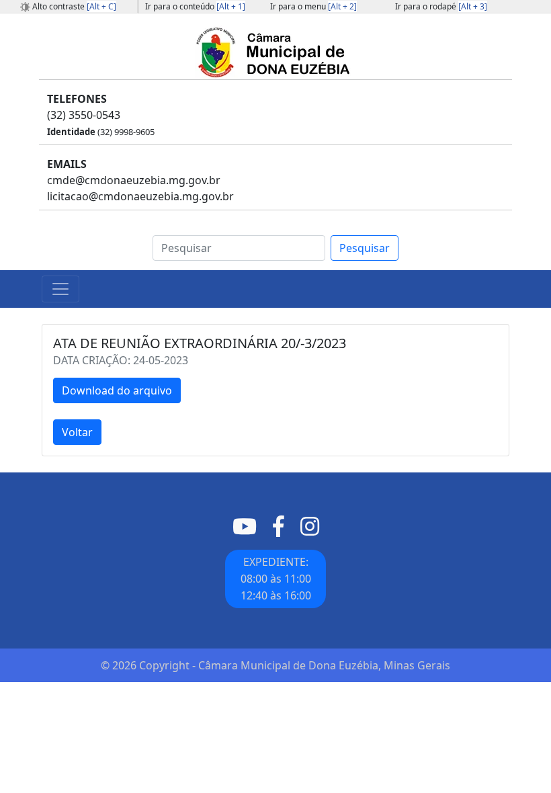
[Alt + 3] (472, 6)
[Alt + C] (101, 6)
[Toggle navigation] (60, 289)
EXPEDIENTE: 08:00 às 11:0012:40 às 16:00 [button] (276, 578)
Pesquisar (364, 248)
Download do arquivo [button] (117, 390)
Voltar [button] (77, 432)
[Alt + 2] (342, 6)
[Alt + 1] (230, 6)
